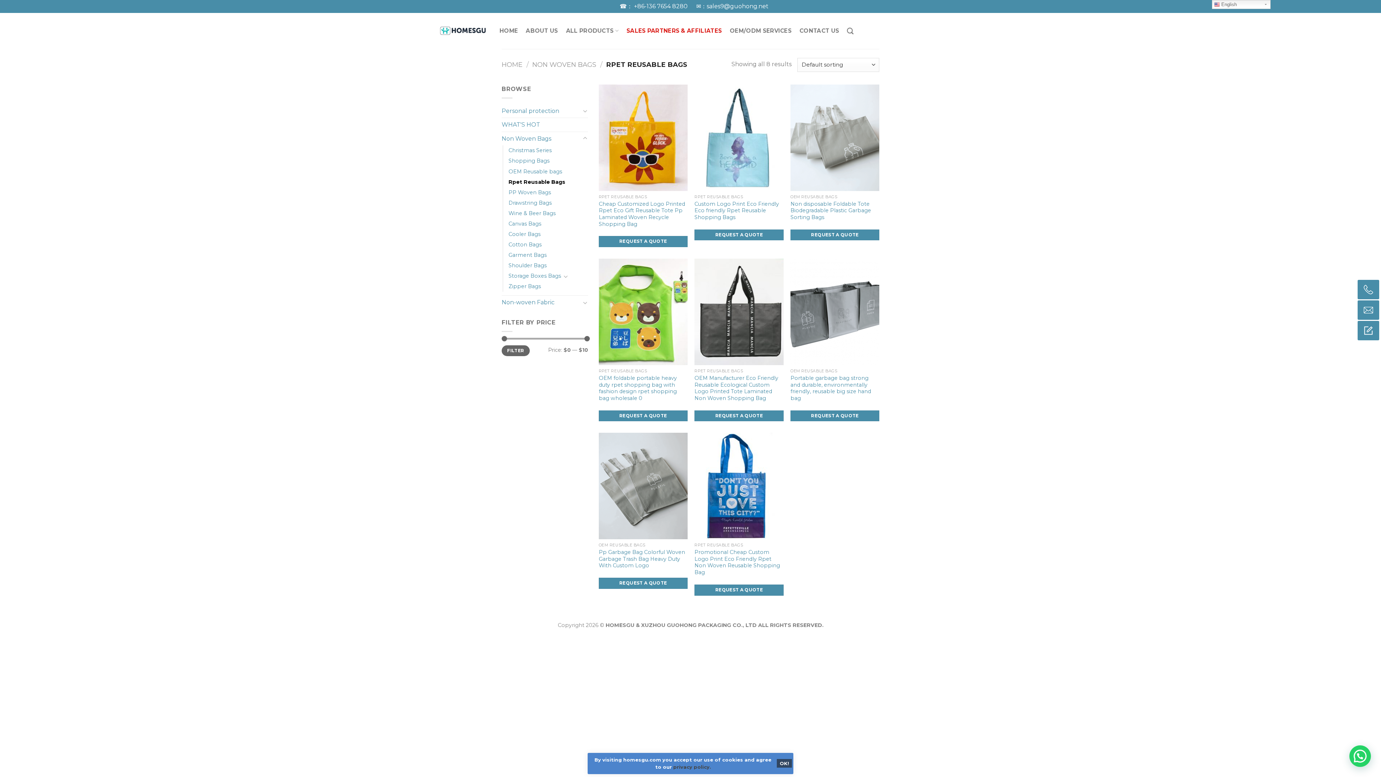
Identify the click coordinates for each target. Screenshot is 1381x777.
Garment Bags (528, 255)
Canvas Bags (525, 224)
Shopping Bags (529, 161)
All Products (590, 30)
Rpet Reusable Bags (537, 182)
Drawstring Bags (530, 203)
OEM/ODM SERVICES (761, 30)
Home (512, 64)
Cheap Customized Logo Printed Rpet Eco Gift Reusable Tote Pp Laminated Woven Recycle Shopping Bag (642, 214)
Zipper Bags (525, 286)
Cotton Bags (525, 244)
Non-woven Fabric (528, 302)
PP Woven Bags (530, 192)
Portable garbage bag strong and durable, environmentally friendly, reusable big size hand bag (830, 388)
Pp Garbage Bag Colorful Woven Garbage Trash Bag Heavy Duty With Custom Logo (642, 559)
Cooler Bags (525, 234)
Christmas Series (530, 150)
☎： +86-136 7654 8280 (654, 6)
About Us (542, 30)
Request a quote (643, 241)
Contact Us (819, 30)
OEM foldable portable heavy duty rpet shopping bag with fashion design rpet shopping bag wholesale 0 (638, 388)
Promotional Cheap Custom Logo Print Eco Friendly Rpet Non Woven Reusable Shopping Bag (737, 562)
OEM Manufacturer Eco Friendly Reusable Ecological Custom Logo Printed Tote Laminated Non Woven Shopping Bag (736, 388)
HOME (509, 30)
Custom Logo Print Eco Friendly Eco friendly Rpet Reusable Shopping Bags (736, 211)
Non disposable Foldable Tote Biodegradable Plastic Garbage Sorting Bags (830, 211)
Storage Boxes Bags (535, 276)
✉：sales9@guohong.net (732, 6)
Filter (515, 350)
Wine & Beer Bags (532, 213)
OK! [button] (784, 763)
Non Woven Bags (564, 64)
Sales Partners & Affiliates (674, 30)
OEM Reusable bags (535, 171)
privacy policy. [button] (692, 767)
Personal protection (530, 111)
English (1228, 4)
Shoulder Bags (528, 265)
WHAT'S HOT (521, 124)
